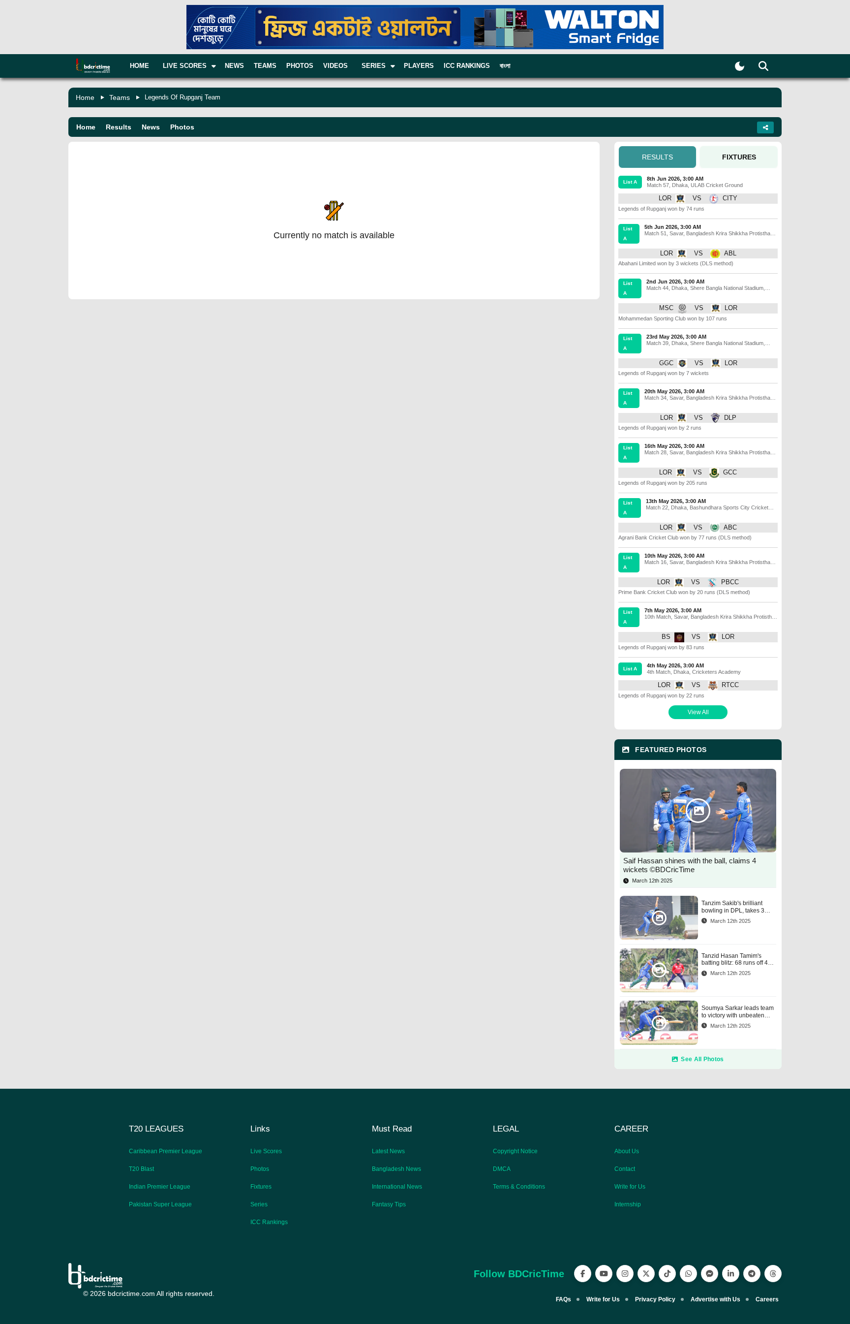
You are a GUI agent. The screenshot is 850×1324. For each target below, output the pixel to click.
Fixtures (261, 1186)
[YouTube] (603, 1273)
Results (118, 127)
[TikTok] (667, 1273)
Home (139, 65)
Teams (265, 65)
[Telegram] (751, 1273)
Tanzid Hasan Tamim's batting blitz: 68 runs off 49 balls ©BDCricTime (736, 959)
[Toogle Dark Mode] (740, 66)
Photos (299, 65)
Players (419, 65)
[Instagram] (625, 1273)
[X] (646, 1273)
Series (259, 1204)
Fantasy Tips (389, 1204)
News (234, 65)
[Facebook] (582, 1273)
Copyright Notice (515, 1151)
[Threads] (773, 1273)
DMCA (502, 1169)
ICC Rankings (467, 65)
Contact (624, 1169)
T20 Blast (141, 1169)
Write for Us (629, 1186)
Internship (627, 1204)
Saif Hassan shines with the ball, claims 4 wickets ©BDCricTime (689, 865)
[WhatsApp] (688, 1273)
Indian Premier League (159, 1186)
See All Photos (702, 1059)
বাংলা (505, 65)
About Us (626, 1151)
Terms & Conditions (519, 1186)
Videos (335, 65)
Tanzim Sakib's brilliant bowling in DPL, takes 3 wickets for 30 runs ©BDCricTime (732, 907)
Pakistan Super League (160, 1204)
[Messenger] (709, 1273)
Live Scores (266, 1151)
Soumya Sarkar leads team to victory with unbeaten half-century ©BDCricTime (737, 1012)
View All (698, 712)
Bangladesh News (396, 1169)
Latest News (388, 1151)
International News (397, 1186)
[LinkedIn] (730, 1273)
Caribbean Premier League (165, 1151)
